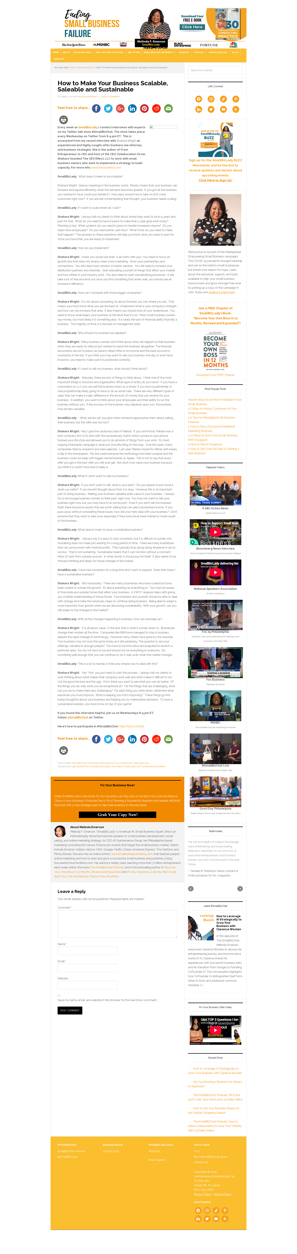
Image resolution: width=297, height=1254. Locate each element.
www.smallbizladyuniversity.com (132, 854)
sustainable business (154, 766)
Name (62, 944)
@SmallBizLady (67, 1161)
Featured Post (79, 763)
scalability (118, 766)
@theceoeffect (81, 766)
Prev (191, 893)
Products (154, 1155)
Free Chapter (156, 1164)
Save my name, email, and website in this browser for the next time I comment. (107, 1000)
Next (240, 893)
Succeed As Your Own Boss (148, 26)
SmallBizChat (141, 763)
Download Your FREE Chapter (215, 375)
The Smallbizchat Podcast (107, 867)
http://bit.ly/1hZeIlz (131, 726)
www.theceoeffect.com (106, 167)
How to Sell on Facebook (206, 444)
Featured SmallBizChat (101, 763)
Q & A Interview (124, 763)
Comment (65, 907)
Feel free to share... (74, 108)
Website (63, 978)
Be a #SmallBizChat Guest (211, 1161)
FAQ (197, 1155)
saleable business (100, 766)
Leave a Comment (110, 96)
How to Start (111, 1155)
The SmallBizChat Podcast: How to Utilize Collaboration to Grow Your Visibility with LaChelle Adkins (215, 1130)
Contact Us (201, 1166)
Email (62, 961)
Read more (214, 868)
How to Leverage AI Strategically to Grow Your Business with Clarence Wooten (229, 927)
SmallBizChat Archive (71, 1155)
